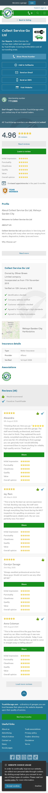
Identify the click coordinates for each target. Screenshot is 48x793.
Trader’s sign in (40, 8)
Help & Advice (8, 736)
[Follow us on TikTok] (35, 757)
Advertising (7, 732)
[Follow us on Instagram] (24, 757)
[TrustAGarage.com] (6, 376)
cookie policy (10, 780)
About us (6, 729)
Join (31, 3)
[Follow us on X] (18, 757)
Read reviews (24, 144)
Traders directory (32, 736)
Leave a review (24, 151)
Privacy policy (31, 732)
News (4, 744)
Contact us (6, 740)
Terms (27, 744)
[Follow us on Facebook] (12, 757)
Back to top (24, 693)
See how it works (24, 716)
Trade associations (33, 729)
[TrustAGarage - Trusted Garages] (8, 11)
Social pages (7, 747)
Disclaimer (29, 740)
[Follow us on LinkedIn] (29, 757)
